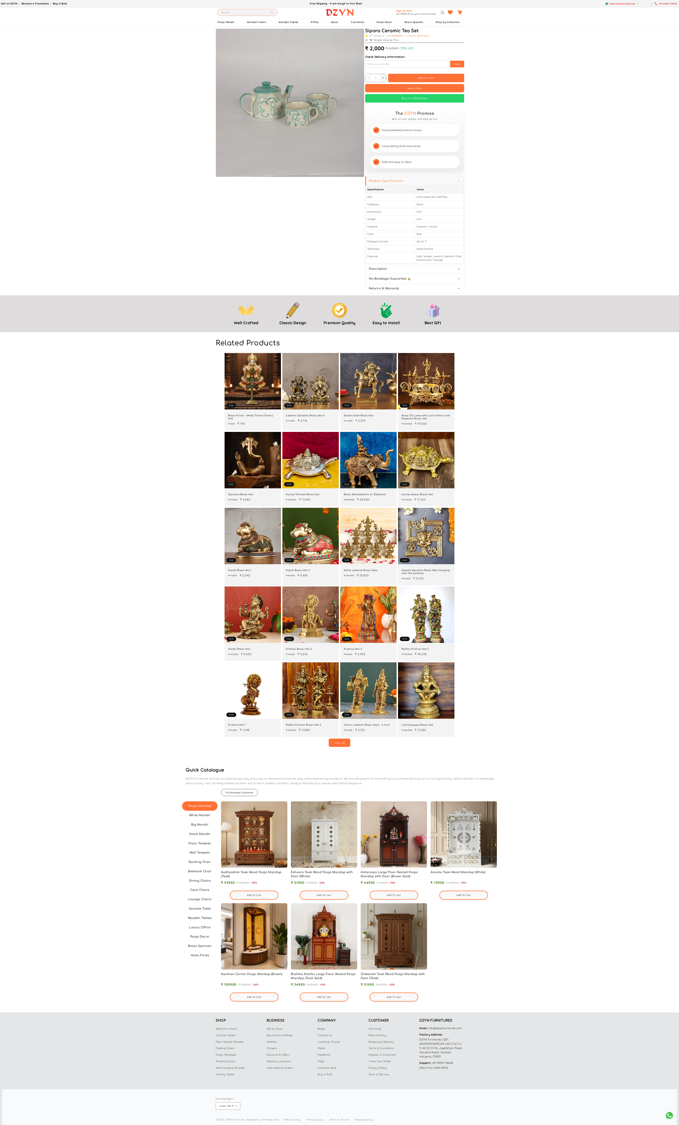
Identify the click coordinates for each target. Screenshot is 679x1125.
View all (339, 742)
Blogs (321, 1028)
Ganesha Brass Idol (240, 494)
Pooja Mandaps (226, 1054)
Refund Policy (377, 1035)
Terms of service (339, 1119)
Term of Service (378, 1074)
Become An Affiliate (279, 1035)
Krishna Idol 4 (353, 649)
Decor (335, 22)
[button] (460, 12)
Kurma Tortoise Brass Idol (303, 494)
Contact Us (325, 1035)
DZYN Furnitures (235, 1119)
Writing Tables (225, 1074)
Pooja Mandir (225, 22)
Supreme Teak (327, 1067)
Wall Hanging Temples (230, 1067)
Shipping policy (364, 1119)
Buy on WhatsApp (415, 98)
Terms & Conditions (381, 1048)
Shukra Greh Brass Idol (358, 415)
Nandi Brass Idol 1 (240, 570)
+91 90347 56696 (442, 1063)
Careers (272, 1048)
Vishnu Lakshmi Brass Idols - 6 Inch (367, 725)
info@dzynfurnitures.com (445, 1028)
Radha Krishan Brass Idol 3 (303, 725)
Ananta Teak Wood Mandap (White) (458, 872)
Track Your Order (379, 1061)
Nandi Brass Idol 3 (298, 570)
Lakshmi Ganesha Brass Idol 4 (305, 415)
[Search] (271, 12)
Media (321, 1048)
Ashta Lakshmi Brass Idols (361, 570)
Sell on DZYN (9, 3)
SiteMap (272, 1041)
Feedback (324, 1054)
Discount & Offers (278, 1054)
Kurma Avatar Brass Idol (417, 494)
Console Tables (225, 1035)
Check (457, 64)
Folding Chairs (225, 1048)
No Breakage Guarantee (239, 792)
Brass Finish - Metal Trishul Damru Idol (250, 417)
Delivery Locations (279, 1061)
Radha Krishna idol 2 (415, 649)
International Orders (280, 1067)
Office (315, 22)
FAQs (321, 1061)
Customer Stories (329, 1041)
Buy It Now (414, 88)
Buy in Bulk (60, 3)
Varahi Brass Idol (239, 649)
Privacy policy (315, 1119)
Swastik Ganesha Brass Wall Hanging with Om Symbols (426, 572)
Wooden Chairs (256, 22)
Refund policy (292, 1119)
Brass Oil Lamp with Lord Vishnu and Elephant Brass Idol (426, 417)
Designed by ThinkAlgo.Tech (262, 1119)
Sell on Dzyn (275, 1028)
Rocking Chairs (226, 1061)
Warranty (374, 1028)
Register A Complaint (382, 1054)
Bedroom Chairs (226, 1028)
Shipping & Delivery (381, 1041)
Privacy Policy (377, 1067)
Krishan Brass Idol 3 (299, 649)
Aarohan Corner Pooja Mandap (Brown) (251, 974)
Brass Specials (414, 22)
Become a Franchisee (35, 3)
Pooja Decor (384, 22)
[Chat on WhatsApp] (669, 1115)
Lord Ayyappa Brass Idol (417, 725)
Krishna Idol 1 (237, 725)
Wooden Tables (288, 22)
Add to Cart (426, 78)
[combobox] (247, 12)
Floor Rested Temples (230, 1041)
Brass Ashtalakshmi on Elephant (365, 494)
